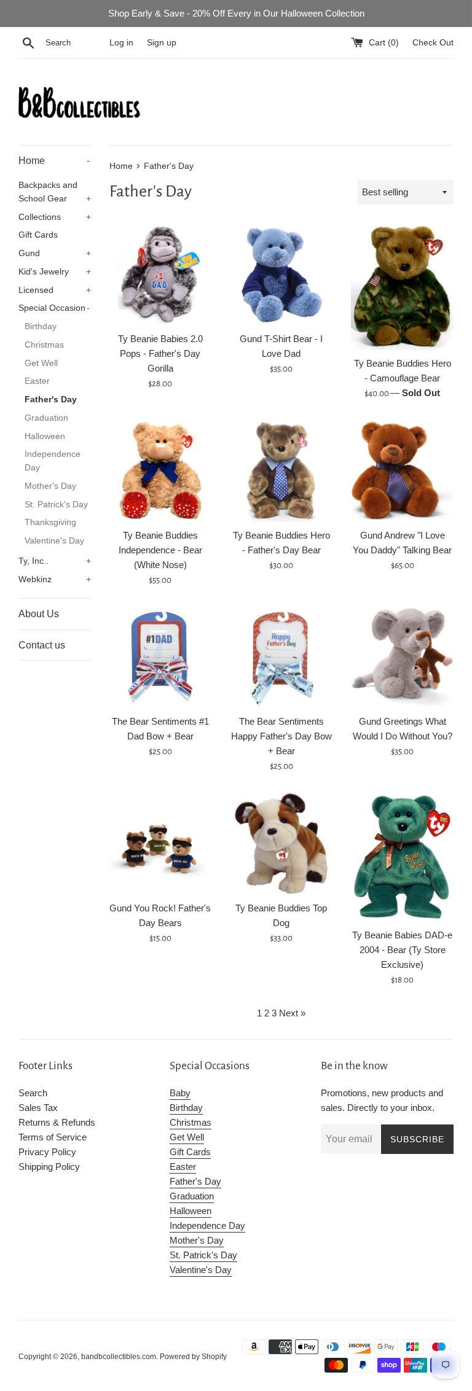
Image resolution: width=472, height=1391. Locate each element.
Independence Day (53, 461)
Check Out (433, 42)
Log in (121, 42)
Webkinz (54, 579)
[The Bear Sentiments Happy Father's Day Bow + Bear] (281, 657)
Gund (54, 253)
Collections (54, 217)
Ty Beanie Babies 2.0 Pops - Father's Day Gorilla (160, 353)
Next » (292, 1013)
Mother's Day (50, 486)
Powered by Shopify (193, 1356)
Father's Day (51, 399)
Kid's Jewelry (54, 271)
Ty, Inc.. (54, 561)
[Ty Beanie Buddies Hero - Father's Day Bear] (281, 470)
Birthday (41, 326)
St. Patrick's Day (56, 504)
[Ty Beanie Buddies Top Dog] (281, 843)
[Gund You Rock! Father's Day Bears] (160, 843)
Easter (37, 381)
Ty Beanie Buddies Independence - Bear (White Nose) (160, 550)
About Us (38, 614)
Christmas (44, 344)
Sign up (161, 42)
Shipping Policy (49, 1166)
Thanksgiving (50, 522)
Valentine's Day (54, 540)
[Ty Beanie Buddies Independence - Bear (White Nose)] (160, 470)
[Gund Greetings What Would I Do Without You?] (402, 657)
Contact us (41, 645)
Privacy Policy (47, 1152)
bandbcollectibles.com (118, 1356)
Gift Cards (38, 235)
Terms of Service (52, 1137)
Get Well (41, 363)
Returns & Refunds (56, 1122)
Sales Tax (38, 1107)
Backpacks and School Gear (54, 192)
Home (54, 160)
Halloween (45, 436)
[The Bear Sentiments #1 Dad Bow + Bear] (160, 657)
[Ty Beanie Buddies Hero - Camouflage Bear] (402, 286)
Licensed (54, 290)
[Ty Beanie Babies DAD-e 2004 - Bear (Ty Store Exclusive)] (402, 856)
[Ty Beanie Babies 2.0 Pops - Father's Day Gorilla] (160, 274)
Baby (180, 1093)
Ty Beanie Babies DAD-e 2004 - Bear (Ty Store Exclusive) (402, 950)
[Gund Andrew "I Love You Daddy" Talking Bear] (402, 470)
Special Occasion (54, 308)
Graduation (46, 418)
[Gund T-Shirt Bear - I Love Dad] (281, 274)
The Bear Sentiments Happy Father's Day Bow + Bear (281, 736)
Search (32, 1093)
